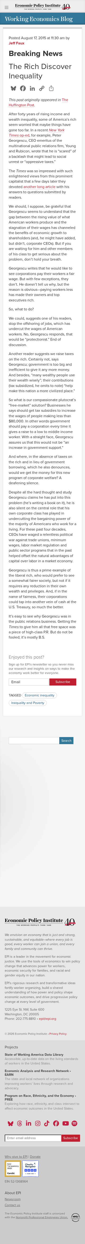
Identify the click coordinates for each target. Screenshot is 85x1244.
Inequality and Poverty (27, 703)
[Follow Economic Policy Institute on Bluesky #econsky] (10, 1125)
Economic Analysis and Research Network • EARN (38, 1073)
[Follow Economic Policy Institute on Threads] (20, 1125)
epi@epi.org (47, 1019)
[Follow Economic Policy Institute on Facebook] (56, 1125)
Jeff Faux (16, 43)
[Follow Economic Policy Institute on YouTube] (65, 1125)
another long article (39, 186)
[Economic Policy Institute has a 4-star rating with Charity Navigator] (30, 1169)
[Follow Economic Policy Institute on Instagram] (38, 1125)
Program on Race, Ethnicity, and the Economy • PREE (40, 1098)
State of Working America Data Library (34, 1055)
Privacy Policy (58, 1033)
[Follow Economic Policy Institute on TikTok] (47, 1125)
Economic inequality (39, 695)
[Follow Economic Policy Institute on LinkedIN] (29, 1125)
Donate (35, 1157)
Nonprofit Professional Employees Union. (42, 1217)
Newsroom (13, 1199)
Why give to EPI (16, 1157)
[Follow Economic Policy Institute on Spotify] (74, 1125)
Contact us (12, 1205)
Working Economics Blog (38, 18)
